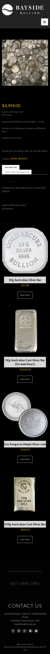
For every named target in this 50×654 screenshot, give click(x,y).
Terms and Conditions (18, 571)
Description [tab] (11, 167)
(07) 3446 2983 (25, 583)
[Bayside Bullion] (23, 7)
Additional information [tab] (16, 172)
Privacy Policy (35, 571)
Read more (25, 295)
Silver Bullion (18, 158)
